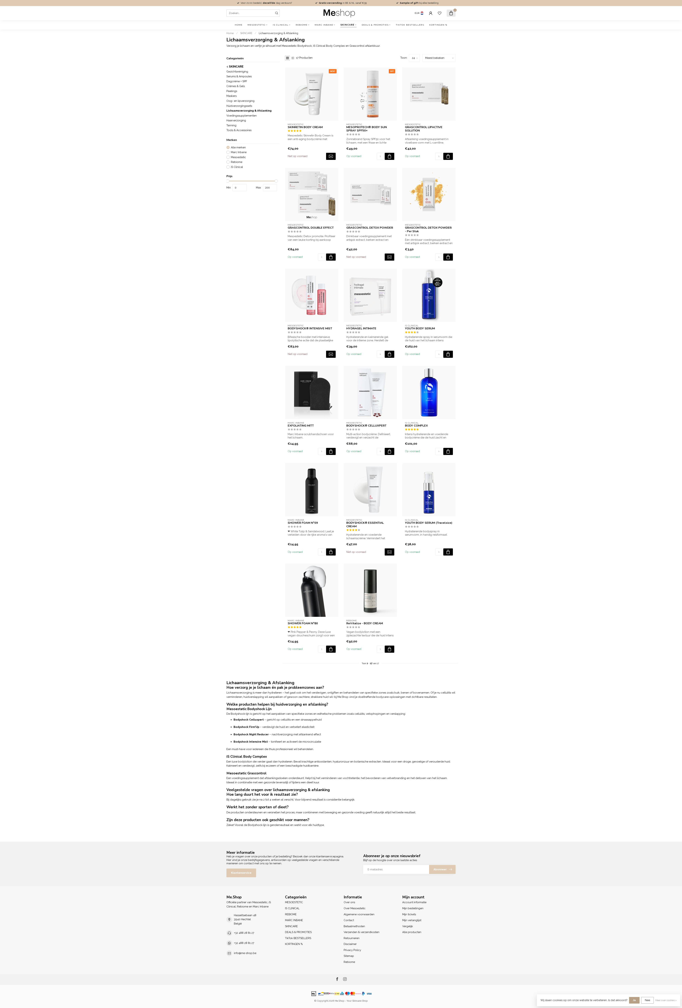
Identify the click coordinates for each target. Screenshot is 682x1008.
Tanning (231, 125)
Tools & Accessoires (238, 130)
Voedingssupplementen (241, 115)
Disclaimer (350, 944)
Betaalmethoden (354, 926)
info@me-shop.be (245, 953)
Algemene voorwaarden (359, 914)
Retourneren (351, 938)
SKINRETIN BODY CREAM (305, 127)
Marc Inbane (239, 152)
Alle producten (411, 932)
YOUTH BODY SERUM (420, 328)
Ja (634, 1000)
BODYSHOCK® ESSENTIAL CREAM (365, 524)
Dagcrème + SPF (236, 81)
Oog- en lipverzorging (240, 101)
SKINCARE (347, 25)
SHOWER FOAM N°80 (303, 623)
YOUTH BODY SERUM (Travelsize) (428, 523)
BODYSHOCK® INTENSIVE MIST (310, 328)
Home (238, 25)
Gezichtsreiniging (237, 71)
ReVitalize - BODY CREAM (364, 623)
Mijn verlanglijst (411, 920)
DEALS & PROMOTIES (375, 25)
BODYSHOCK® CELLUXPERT (366, 425)
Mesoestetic (238, 157)
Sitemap (349, 956)
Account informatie (414, 902)
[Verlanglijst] (439, 13)
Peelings (231, 91)
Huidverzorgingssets (239, 105)
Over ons (349, 902)
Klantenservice (241, 872)
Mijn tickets (409, 914)
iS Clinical (237, 167)
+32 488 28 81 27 (244, 932)
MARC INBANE (324, 25)
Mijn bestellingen (412, 908)
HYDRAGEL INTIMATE (361, 328)
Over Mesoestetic (355, 908)
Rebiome (236, 162)
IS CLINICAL (280, 25)
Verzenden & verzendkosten (361, 932)
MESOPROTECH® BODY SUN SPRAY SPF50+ (366, 129)
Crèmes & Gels (235, 86)
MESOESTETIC (257, 25)
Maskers (231, 96)
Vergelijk (407, 926)
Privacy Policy (352, 950)
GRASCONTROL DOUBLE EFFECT (311, 228)
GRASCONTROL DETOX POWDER (369, 228)
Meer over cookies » (666, 1000)
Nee (647, 1000)
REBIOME (301, 25)
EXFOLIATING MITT (301, 425)
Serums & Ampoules (239, 76)
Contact (349, 920)
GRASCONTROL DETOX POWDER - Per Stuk (428, 229)
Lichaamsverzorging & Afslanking (278, 33)
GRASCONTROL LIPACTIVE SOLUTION (423, 129)
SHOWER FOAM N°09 (303, 523)
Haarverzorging (236, 120)
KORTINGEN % (438, 25)
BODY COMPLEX (416, 425)
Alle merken (238, 147)
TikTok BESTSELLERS (410, 25)
